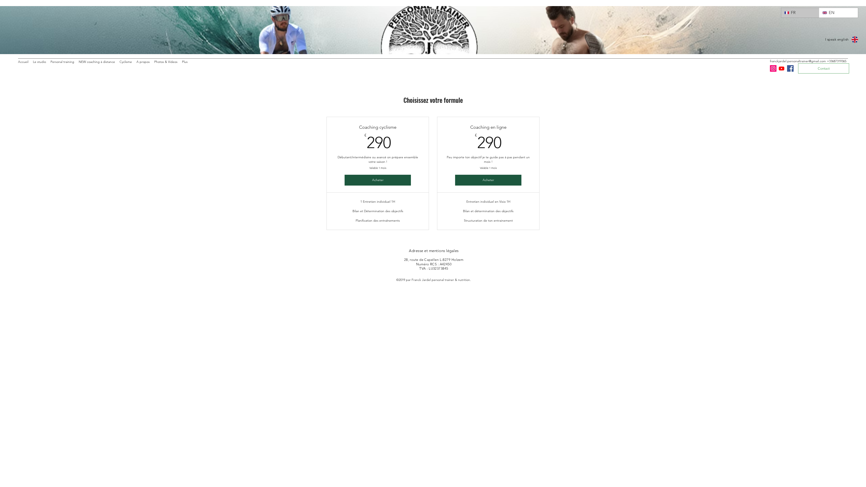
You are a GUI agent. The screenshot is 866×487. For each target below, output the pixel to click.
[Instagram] (773, 68)
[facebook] (790, 68)
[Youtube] (781, 68)
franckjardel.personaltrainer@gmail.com (798, 61)
